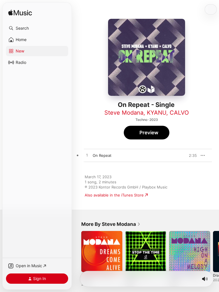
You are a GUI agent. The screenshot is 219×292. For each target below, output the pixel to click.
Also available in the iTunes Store (114, 195)
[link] (111, 224)
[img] (20, 13)
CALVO (179, 112)
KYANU (156, 112)
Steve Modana (123, 112)
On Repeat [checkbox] (102, 155)
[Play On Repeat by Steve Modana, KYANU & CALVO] (87, 155)
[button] (37, 28)
